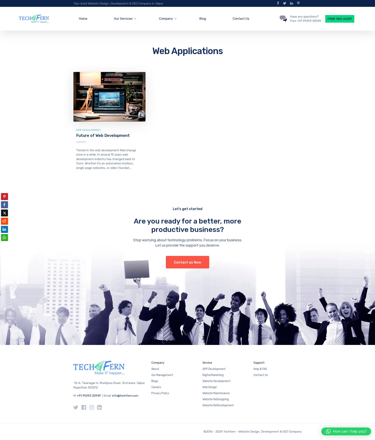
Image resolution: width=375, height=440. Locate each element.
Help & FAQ (260, 369)
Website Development (216, 381)
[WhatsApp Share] (4, 237)
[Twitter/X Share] (4, 212)
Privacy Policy (160, 393)
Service (207, 362)
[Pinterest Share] (4, 196)
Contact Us (241, 18)
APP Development (214, 369)
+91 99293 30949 (89, 395)
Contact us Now (187, 262)
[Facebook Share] (4, 204)
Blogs (154, 381)
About (155, 369)
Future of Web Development (103, 135)
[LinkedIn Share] (4, 229)
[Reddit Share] (4, 221)
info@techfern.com (125, 395)
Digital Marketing (213, 375)
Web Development (88, 130)
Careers (156, 387)
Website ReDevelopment (218, 405)
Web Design (210, 387)
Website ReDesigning (216, 399)
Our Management (162, 375)
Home (83, 18)
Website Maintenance (216, 393)
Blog (202, 18)
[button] (4, 245)
